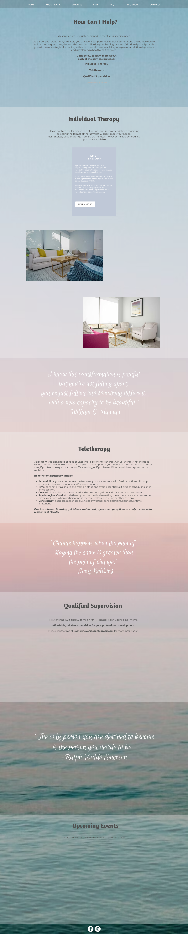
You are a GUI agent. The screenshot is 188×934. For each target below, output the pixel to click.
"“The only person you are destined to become (94, 737)
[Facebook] (90, 929)
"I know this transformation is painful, (94, 374)
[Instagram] (98, 929)
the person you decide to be (95, 747)
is (56, 747)
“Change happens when (80, 543)
